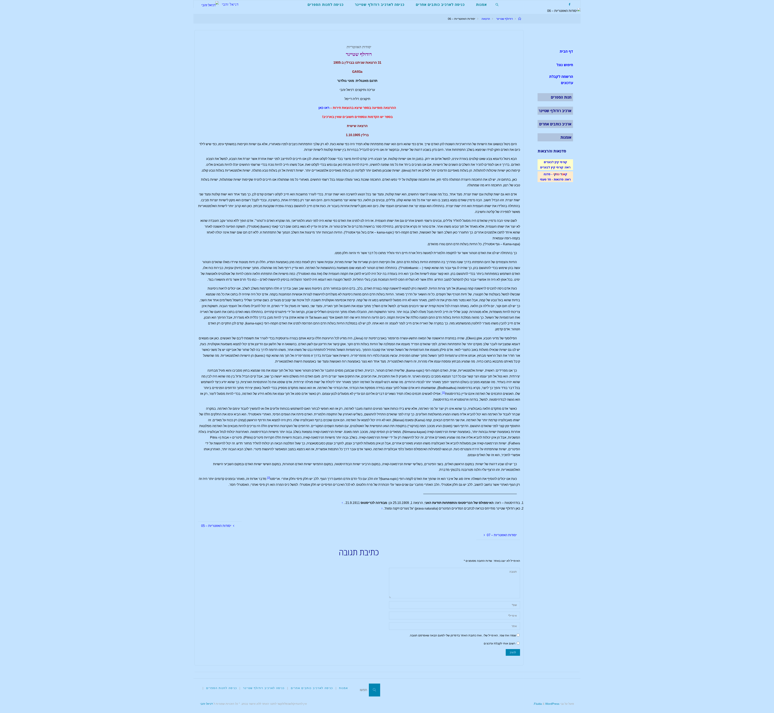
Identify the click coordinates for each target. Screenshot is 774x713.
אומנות (565, 137)
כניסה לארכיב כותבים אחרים (312, 688)
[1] (443, 392)
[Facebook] (569, 4)
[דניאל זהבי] (210, 4)
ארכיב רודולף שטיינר (555, 110)
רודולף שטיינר (504, 18)
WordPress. (546, 703)
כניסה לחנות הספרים (221, 688)
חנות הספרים (561, 97)
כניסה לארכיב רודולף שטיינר (264, 688)
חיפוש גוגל (565, 64)
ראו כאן (323, 107)
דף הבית (566, 51)
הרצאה (486, 18)
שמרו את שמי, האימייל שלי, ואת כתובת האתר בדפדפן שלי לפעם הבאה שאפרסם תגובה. (462, 635)
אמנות (343, 688)
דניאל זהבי (206, 703)
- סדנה (548, 174)
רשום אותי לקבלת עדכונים (500, 643)
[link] (497, 4)
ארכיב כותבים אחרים (555, 124)
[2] (268, 477)
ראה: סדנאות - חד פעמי (555, 179)
